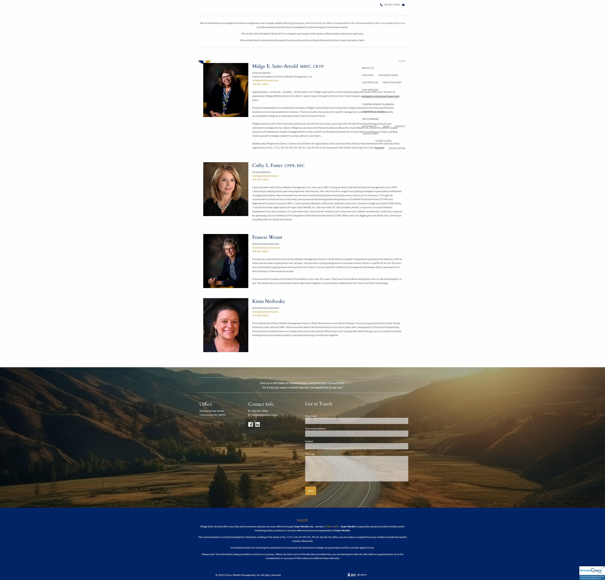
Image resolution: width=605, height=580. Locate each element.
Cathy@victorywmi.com (265, 175)
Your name (322, 415)
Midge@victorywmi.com (265, 80)
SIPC (336, 526)
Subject (320, 441)
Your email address (326, 428)
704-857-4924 (260, 84)
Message (321, 453)
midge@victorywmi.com (264, 414)
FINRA (328, 526)
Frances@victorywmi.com (266, 247)
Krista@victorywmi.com (265, 311)
